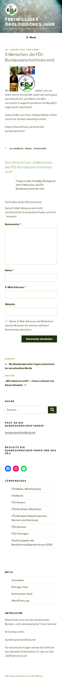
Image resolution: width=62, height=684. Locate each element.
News (28, 148)
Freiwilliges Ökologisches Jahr (30, 22)
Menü (33, 37)
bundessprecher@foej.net (20, 432)
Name (9, 270)
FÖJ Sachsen (19, 526)
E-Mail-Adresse (15, 287)
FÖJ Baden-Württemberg (26, 489)
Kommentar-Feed (22, 593)
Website (10, 304)
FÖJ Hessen (18, 502)
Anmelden (18, 580)
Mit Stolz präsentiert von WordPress (24, 676)
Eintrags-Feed (20, 587)
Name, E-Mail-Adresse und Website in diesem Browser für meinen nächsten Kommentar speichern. (29, 325)
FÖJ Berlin (17, 495)
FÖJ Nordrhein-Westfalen (26, 509)
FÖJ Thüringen (20, 533)
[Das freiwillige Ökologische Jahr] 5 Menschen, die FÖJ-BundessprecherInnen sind (36, 185)
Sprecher (40, 148)
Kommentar (13, 224)
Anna (35, 50)
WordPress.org (20, 600)
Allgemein (17, 148)
